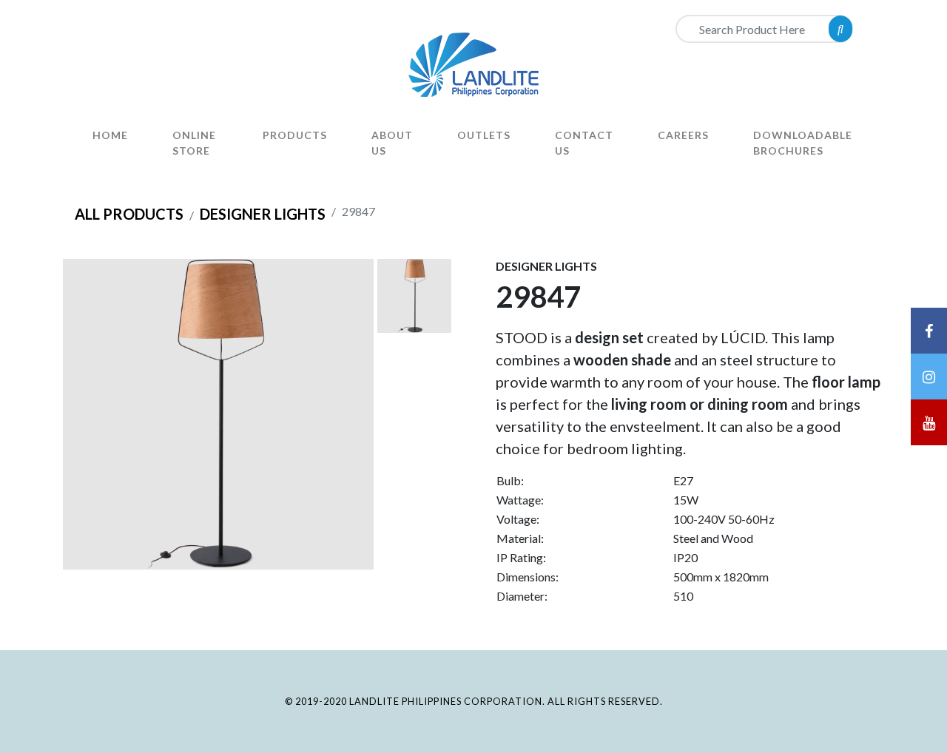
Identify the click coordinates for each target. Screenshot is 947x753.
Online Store (194, 143)
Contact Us (584, 143)
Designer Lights (263, 214)
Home (110, 135)
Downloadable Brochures (802, 143)
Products (295, 135)
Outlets (483, 135)
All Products (129, 214)
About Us (392, 143)
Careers (683, 135)
